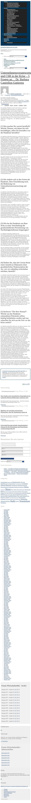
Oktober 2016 (7, 660)
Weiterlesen (3, 404)
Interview (9, 485)
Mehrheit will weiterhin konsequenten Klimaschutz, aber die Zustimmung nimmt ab (14, 411)
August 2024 (7, 540)
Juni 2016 (6, 665)
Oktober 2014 (7, 679)
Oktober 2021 (7, 583)
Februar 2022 (7, 578)
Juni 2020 (6, 604)
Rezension (24, 499)
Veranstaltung (24, 501)
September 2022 (7, 569)
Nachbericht (3, 489)
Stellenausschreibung (5, 501)
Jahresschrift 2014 (5, 760)
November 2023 (7, 552)
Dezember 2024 (7, 535)
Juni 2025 (6, 527)
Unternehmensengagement (10, 33)
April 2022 (6, 576)
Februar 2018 (7, 640)
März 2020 (6, 608)
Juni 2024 (6, 543)
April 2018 (6, 637)
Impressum (6, 38)
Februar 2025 (7, 532)
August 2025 (7, 525)
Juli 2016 (6, 664)
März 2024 (6, 546)
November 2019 (7, 613)
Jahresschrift (10, 42)
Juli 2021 (6, 587)
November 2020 (7, 598)
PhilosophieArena (20, 489)
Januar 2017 (6, 656)
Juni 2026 (6, 512)
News (8, 489)
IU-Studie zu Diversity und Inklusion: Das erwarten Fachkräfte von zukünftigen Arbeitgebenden (16, 469)
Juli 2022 (6, 572)
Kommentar (11, 487)
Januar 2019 (6, 626)
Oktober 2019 (7, 614)
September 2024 (7, 539)
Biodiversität (10, 482)
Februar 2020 (7, 609)
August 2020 (7, 601)
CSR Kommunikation (12, 29)
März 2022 (6, 577)
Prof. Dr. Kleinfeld (16, 494)
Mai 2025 (6, 529)
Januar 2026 (6, 518)
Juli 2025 (6, 526)
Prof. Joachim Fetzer (11, 496)
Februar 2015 (7, 677)
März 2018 (6, 638)
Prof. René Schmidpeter (14, 497)
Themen (5, 1)
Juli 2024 (6, 541)
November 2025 (7, 521)
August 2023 (7, 555)
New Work (13, 489)
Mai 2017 (6, 651)
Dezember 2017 (7, 642)
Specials (5, 8)
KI (26, 485)
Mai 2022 (6, 575)
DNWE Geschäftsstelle (16, 94)
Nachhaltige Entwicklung (12, 3)
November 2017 (7, 644)
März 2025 (6, 531)
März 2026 (6, 516)
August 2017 (7, 647)
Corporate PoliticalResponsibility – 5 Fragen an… (14, 24)
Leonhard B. (6, 471)
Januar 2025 (6, 534)
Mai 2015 (6, 674)
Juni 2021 (6, 589)
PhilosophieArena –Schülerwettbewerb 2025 (12, 10)
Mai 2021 (6, 590)
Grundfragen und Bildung (13, 6)
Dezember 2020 (7, 596)
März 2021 (6, 592)
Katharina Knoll (21, 485)
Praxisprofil (27, 489)
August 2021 (7, 586)
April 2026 (6, 514)
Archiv (5, 41)
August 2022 (7, 571)
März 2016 (6, 668)
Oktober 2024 (7, 537)
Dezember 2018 (7, 627)
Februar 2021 (7, 594)
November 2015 (7, 672)
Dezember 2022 (7, 566)
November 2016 (7, 659)
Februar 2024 (7, 548)
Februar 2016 (7, 669)
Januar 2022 (6, 580)
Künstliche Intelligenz (19, 487)
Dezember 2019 (7, 612)
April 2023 (6, 560)
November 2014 (7, 678)
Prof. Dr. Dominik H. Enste (17, 493)
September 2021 (7, 585)
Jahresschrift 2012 (5, 765)
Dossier (4, 377)
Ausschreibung (4, 482)
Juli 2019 (6, 618)
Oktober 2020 (7, 599)
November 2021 (7, 582)
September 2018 (7, 631)
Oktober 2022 (7, 568)
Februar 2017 (7, 655)
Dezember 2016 (7, 658)
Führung (9, 27)
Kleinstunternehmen (4, 487)
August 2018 (7, 632)
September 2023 (7, 554)
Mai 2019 (6, 621)
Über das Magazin (8, 35)
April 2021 (6, 591)
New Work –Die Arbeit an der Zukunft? (13, 21)
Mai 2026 (6, 513)
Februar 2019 (7, 624)
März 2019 (6, 623)
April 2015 (6, 675)
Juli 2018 (6, 633)
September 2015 (7, 673)
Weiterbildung (3, 502)
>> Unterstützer (4, 741)
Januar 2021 (6, 595)
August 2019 (7, 617)
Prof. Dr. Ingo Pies (9, 494)
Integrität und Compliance (13, 4)
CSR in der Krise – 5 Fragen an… (14, 26)
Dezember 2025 (7, 520)
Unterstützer (9, 36)
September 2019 (7, 615)
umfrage (17, 501)
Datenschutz (6, 40)
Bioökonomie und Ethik (12, 28)
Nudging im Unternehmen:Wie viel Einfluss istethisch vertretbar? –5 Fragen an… (13, 17)
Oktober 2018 (7, 629)
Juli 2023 (6, 557)
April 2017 (6, 652)
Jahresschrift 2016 (5, 755)
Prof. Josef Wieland (22, 496)
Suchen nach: (7, 56)
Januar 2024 (6, 549)
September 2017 (7, 646)
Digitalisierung (4, 483)
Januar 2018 (6, 641)
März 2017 (6, 654)
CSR (24, 482)
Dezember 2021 (7, 581)
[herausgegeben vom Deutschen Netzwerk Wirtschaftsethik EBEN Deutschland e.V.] (9, 47)
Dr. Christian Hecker (11, 483)
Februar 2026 (7, 517)
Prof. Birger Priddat (8, 493)
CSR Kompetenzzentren (12, 31)
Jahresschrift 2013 (5, 762)
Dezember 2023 (7, 550)
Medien (26, 487)
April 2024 (6, 545)
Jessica (5, 468)
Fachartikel (25, 483)
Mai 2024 (6, 544)
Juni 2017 (6, 650)
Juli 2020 (6, 603)
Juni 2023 (6, 558)
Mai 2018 (6, 636)
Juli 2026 (6, 511)
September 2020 (7, 600)
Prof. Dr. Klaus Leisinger (9, 473)
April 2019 (6, 622)
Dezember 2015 (7, 670)
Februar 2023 (7, 563)
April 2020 (6, 606)
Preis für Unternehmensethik (9, 491)
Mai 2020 (6, 605)
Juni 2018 (6, 635)
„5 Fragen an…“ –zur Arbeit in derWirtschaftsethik (11, 13)
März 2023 (6, 562)
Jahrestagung (15, 485)
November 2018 (7, 628)
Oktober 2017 (7, 645)
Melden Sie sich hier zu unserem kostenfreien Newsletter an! (14, 786)
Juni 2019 (6, 619)
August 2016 (7, 663)
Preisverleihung (18, 491)
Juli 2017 (6, 649)
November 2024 (7, 536)
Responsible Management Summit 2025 (13, 499)
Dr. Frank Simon (19, 483)
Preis (2, 491)
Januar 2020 (6, 610)
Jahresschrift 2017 (5, 753)
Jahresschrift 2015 (5, 757)
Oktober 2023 (7, 553)
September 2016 (7, 661)
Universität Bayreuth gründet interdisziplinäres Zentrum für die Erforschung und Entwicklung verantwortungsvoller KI (14, 426)
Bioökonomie (16, 482)
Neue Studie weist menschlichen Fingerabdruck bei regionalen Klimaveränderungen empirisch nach (15, 396)
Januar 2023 (6, 564)
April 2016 (6, 667)
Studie (12, 501)
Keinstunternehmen (11, 32)
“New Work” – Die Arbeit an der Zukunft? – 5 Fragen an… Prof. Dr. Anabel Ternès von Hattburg (17, 472)
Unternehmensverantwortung (13, 5)
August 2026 (7, 509)
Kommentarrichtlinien (12, 37)
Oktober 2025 (7, 522)
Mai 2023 (6, 559)
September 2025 (7, 523)
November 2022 (7, 567)
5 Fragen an (7, 95)
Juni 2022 (6, 573)
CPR (21, 482)
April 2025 (6, 530)
